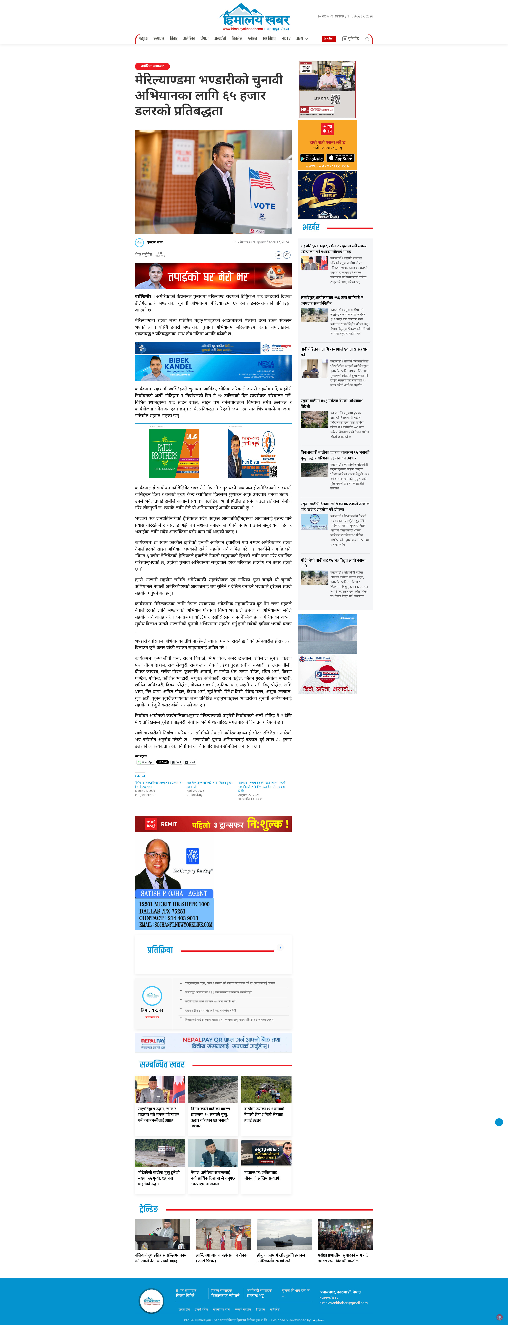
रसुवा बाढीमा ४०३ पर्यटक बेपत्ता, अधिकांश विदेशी (210, 1010)
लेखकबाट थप (152, 1017)
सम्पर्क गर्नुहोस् (243, 1309)
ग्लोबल (252, 38)
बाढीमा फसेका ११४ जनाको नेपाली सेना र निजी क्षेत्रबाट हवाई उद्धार (264, 1115)
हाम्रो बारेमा (201, 1309)
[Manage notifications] (499, 1317)
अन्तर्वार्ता (220, 38)
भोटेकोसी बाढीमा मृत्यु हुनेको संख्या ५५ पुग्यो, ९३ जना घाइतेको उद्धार (159, 1178)
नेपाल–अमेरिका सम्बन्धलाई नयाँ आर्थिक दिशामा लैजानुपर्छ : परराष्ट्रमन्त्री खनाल (213, 1178)
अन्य (299, 38)
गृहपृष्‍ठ (143, 38)
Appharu (318, 1320)
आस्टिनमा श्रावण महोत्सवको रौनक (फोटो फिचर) (221, 1258)
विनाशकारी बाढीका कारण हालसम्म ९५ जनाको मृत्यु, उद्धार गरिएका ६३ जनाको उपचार (229, 1019)
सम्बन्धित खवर (162, 1065)
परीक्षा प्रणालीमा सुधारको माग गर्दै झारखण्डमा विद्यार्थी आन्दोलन (343, 1258)
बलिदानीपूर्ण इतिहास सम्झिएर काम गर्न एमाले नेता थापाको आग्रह (161, 1258)
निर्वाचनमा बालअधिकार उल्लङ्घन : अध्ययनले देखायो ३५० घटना (158, 784)
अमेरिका (189, 38)
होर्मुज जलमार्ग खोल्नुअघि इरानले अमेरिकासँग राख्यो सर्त (281, 1258)
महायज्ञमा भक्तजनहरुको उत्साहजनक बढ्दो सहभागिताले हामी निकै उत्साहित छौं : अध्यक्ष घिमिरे (261, 786)
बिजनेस (237, 38)
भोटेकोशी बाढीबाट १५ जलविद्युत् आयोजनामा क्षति (333, 563)
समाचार (159, 38)
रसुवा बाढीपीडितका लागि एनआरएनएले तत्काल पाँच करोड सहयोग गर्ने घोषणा (335, 507)
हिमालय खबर (155, 242)
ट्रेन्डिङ (149, 1209)
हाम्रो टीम (184, 1309)
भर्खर (310, 228)
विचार (173, 38)
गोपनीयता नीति (221, 1309)
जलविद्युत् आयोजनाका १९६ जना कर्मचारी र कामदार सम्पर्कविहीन (218, 992)
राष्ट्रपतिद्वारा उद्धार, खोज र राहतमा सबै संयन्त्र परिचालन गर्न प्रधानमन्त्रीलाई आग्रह (230, 983)
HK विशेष (269, 38)
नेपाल (205, 38)
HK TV (286, 38)
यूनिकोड (275, 1309)
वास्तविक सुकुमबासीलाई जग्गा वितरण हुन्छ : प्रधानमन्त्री (210, 784)
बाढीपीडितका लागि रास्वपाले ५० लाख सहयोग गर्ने (210, 1001)
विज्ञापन (260, 1309)
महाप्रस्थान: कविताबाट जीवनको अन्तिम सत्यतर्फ (262, 1175)
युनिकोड (353, 39)
